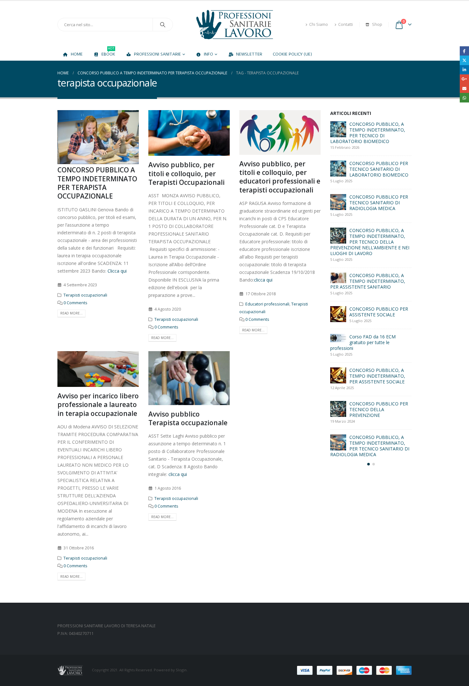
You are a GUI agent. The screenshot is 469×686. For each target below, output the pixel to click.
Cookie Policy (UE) (292, 54)
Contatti (345, 24)
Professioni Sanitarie (157, 54)
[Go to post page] (338, 129)
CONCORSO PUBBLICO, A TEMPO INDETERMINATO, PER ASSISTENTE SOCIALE (377, 376)
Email (464, 88)
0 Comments (75, 302)
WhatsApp (464, 97)
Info (208, 54)
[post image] (98, 137)
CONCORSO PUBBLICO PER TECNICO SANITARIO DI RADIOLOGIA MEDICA (378, 202)
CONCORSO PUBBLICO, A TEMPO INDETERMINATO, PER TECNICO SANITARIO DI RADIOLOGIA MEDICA (369, 445)
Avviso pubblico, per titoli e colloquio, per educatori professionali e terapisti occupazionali (279, 176)
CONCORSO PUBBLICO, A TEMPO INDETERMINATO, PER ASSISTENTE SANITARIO (367, 281)
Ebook (108, 52)
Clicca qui (117, 271)
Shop (377, 24)
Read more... (71, 313)
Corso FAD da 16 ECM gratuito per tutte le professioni (363, 342)
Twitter (464, 60)
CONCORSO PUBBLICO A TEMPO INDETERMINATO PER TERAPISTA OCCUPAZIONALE (97, 182)
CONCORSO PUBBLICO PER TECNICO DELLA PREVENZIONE (378, 409)
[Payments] (354, 669)
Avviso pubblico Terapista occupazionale (187, 418)
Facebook (464, 51)
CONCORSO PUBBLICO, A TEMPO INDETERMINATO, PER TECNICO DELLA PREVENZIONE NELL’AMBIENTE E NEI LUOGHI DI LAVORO (369, 241)
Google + (464, 79)
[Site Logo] (234, 24)
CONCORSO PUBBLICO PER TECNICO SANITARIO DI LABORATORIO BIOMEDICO (378, 169)
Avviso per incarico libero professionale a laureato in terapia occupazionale (98, 404)
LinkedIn (464, 69)
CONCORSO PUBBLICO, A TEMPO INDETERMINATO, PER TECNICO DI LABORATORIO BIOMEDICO (367, 132)
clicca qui (264, 280)
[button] (59, 137)
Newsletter (249, 54)
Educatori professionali (267, 304)
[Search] (163, 24)
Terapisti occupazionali (85, 295)
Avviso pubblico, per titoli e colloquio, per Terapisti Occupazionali (186, 173)
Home (77, 54)
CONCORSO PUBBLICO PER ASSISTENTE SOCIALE (378, 312)
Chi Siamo (318, 24)
